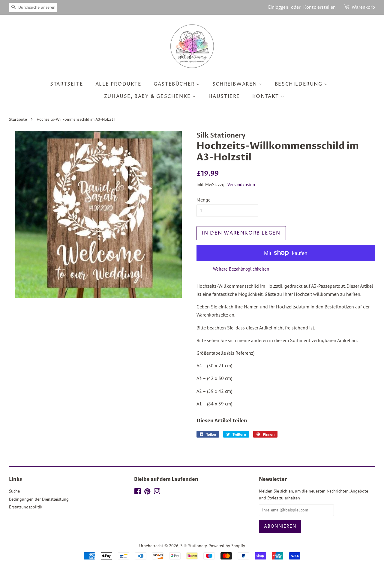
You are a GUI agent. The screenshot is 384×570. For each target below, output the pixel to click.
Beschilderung (299, 84)
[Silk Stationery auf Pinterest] (147, 492)
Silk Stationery (193, 545)
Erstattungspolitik (25, 507)
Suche (14, 491)
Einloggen (278, 7)
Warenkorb (363, 7)
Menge (203, 200)
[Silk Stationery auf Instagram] (157, 492)
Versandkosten (241, 184)
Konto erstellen (319, 7)
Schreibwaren (235, 84)
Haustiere (224, 96)
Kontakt (266, 96)
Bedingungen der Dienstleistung (39, 499)
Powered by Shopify (226, 545)
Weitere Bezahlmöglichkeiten (241, 269)
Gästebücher (175, 84)
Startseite (66, 84)
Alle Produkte (118, 84)
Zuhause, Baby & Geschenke (148, 96)
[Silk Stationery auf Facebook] (137, 492)
